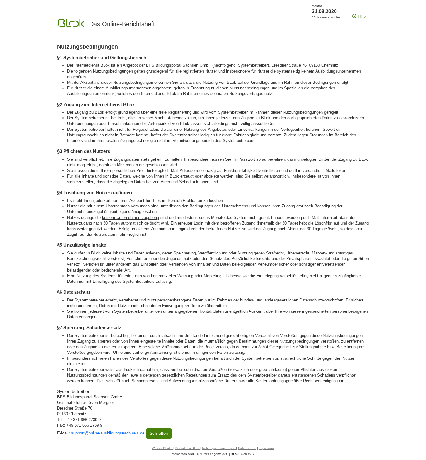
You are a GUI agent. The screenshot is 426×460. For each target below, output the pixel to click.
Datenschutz (247, 448)
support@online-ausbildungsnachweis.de (107, 433)
